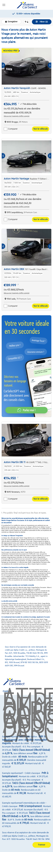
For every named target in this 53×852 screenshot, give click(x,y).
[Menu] (4, 4)
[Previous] (3, 65)
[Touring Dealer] (27, 5)
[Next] (49, 65)
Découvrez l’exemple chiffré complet (16, 116)
